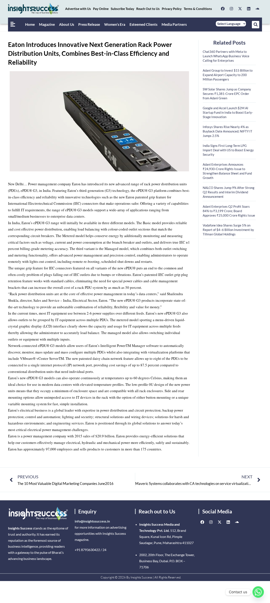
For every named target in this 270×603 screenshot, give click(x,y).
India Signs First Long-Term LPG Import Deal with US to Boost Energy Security (228, 150)
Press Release (89, 24)
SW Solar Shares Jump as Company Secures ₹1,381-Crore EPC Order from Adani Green (227, 93)
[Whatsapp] (258, 592)
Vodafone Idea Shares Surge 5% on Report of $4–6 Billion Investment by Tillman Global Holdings (228, 229)
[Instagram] (231, 8)
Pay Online (101, 9)
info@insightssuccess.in (92, 521)
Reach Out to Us (148, 9)
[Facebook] (223, 8)
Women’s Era (114, 24)
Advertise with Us (78, 9)
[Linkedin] (248, 8)
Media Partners (174, 24)
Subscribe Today (122, 9)
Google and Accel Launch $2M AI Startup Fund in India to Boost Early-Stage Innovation (228, 112)
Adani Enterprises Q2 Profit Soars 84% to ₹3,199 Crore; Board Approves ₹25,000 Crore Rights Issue (229, 211)
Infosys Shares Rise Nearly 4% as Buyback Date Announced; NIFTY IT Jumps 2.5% (227, 131)
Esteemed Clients (143, 24)
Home (30, 24)
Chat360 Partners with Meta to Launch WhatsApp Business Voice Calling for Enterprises (226, 56)
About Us (66, 24)
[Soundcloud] (257, 8)
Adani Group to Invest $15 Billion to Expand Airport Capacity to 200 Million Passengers (227, 74)
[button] (255, 24)
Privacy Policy (172, 9)
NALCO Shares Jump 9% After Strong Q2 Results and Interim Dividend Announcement (228, 192)
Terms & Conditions (198, 9)
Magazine (47, 24)
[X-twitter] (240, 8)
